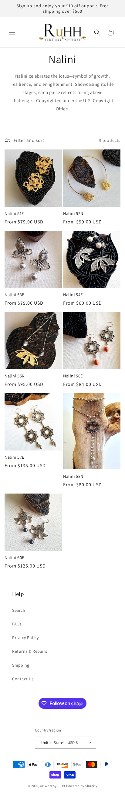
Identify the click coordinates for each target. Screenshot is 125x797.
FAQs (17, 624)
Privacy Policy (25, 637)
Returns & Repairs (29, 651)
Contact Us (23, 678)
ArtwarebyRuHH (52, 786)
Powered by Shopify (81, 786)
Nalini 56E (73, 376)
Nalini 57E (15, 457)
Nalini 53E (15, 294)
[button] (12, 32)
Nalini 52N (73, 213)
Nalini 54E (73, 294)
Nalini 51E (14, 213)
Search (18, 610)
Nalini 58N (73, 476)
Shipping (20, 665)
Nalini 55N (15, 376)
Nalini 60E (15, 557)
